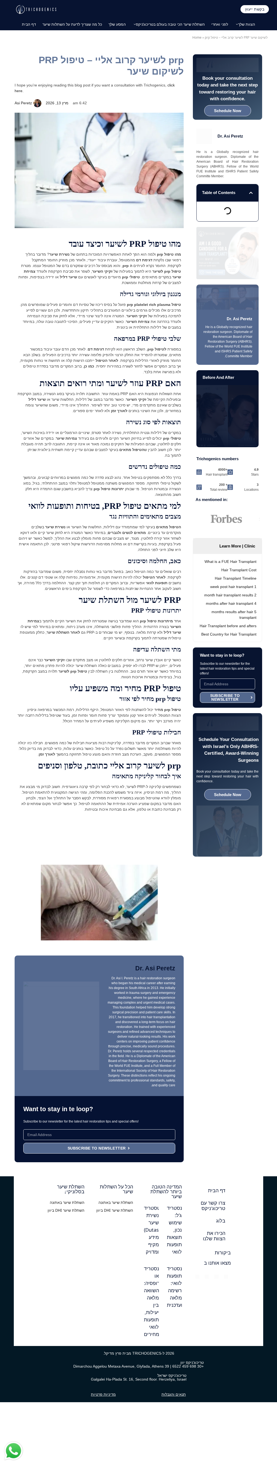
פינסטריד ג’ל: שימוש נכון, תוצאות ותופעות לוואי (176, 1230)
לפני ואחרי (219, 24)
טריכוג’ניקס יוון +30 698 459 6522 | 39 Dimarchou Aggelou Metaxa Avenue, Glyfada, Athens (138, 1364)
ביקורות (223, 1252)
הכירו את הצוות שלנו (214, 1236)
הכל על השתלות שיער (116, 1189)
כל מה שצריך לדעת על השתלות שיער (72, 24)
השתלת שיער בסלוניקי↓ (70, 1189)
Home (197, 37)
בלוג (220, 1221)
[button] (251, 193)
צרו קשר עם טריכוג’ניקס (213, 1205)
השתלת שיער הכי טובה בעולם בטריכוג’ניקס (170, 24)
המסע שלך (117, 24)
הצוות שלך (246, 24)
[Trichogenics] (36, 9)
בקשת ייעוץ (254, 9)
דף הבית (29, 24)
